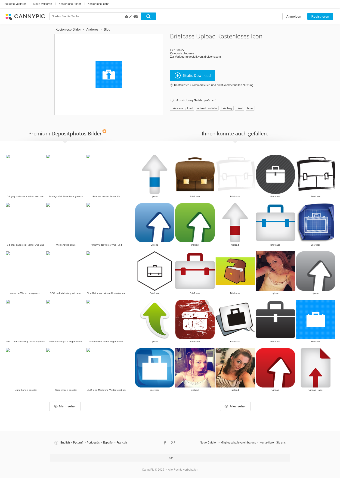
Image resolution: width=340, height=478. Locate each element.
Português (93, 442)
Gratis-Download (197, 76)
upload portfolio (207, 108)
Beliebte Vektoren (15, 4)
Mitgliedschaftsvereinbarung (238, 442)
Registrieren (320, 16)
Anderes (188, 53)
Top (170, 457)
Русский (78, 442)
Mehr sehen (68, 406)
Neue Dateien (208, 442)
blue (250, 108)
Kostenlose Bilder (70, 4)
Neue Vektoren (42, 4)
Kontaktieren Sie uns (273, 442)
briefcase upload (182, 108)
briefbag (227, 108)
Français (122, 442)
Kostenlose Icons (98, 4)
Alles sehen (238, 406)
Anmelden (293, 16)
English (65, 442)
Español (108, 442)
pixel (240, 108)
